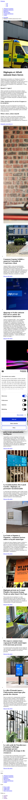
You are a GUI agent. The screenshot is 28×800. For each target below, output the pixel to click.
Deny (14, 427)
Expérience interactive (8, 9)
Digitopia (3, 1)
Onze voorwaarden (7, 790)
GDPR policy (6, 789)
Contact (5, 15)
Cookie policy (6, 788)
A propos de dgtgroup (8, 13)
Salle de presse (6, 12)
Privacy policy (6, 787)
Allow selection (14, 423)
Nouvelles (5, 17)
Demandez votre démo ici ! (7, 124)
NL (7, 4)
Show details (20, 415)
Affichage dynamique (8, 8)
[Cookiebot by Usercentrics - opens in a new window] (20, 371)
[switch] (24, 400)
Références (5, 11)
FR (7, 6)
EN (7, 3)
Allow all (14, 419)
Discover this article (7, 276)
